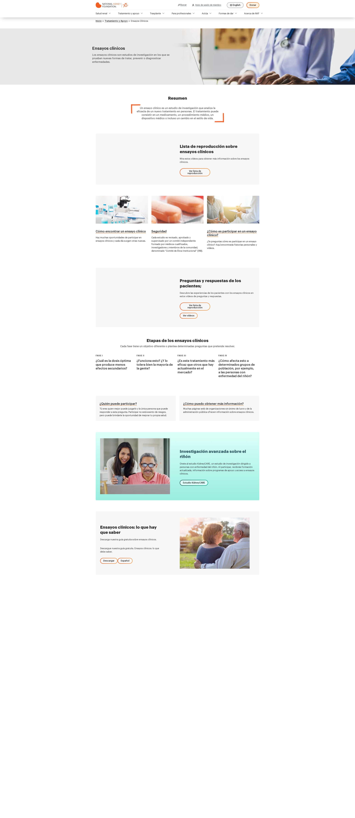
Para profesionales (181, 13)
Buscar (183, 5)
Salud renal (101, 13)
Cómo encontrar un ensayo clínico (121, 231)
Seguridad (159, 231)
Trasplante (155, 13)
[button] (195, 172)
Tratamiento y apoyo (128, 13)
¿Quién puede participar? (118, 403)
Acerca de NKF (251, 13)
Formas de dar (226, 13)
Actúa (205, 13)
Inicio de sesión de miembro (208, 5)
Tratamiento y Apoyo (116, 21)
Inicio (99, 21)
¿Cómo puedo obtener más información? (213, 403)
